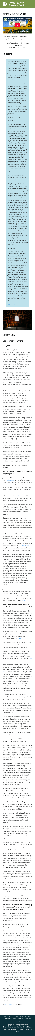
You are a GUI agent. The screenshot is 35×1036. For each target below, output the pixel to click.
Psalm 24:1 (21, 496)
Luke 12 (5, 672)
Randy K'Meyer (8, 1004)
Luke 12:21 (25, 600)
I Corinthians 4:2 (23, 546)
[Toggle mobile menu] (31, 3)
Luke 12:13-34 (12, 304)
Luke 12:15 (10, 480)
